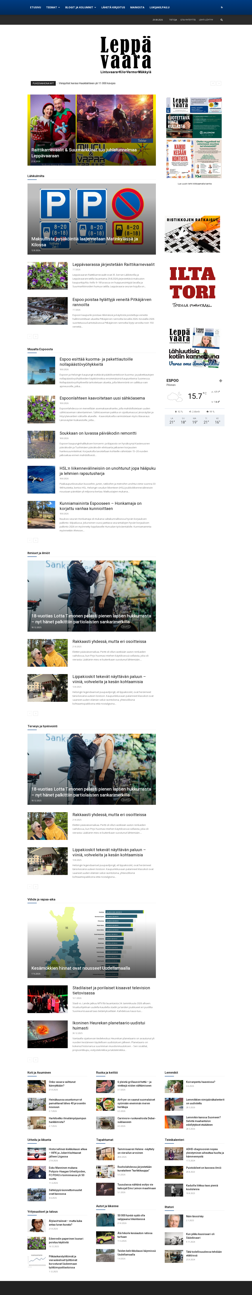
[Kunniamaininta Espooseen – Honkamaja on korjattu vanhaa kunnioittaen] (41, 515)
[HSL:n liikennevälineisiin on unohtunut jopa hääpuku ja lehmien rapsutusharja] (41, 480)
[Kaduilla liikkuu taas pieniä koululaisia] (174, 1190)
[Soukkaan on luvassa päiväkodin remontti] (41, 444)
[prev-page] (29, 336)
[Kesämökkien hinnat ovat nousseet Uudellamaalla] (91, 942)
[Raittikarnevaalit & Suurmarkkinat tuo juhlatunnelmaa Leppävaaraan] (91, 130)
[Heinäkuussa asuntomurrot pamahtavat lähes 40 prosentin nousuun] (36, 1104)
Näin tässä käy (194, 1216)
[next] (219, 83)
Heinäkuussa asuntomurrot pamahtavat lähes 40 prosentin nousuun (67, 1103)
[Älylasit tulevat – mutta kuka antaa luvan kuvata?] (36, 1225)
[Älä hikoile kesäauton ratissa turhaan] (105, 1237)
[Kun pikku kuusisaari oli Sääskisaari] (174, 1238)
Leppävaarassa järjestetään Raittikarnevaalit (114, 264)
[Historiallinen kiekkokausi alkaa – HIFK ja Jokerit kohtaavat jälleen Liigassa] (36, 1153)
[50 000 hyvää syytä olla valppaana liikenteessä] (105, 1220)
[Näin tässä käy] (174, 1221)
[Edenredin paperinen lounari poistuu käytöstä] (36, 1243)
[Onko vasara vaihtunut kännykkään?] (36, 1086)
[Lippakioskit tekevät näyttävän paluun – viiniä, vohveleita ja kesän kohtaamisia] (47, 688)
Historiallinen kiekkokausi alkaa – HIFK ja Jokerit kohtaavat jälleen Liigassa (68, 1153)
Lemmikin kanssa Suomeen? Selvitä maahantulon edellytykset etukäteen (203, 1121)
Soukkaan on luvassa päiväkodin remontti (98, 433)
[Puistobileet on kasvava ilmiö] (174, 1172)
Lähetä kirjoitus (113, 7)
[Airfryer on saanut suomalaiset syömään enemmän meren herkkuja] (105, 1104)
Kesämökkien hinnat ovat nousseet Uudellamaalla (80, 968)
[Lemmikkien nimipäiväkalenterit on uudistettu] (174, 1104)
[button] (222, 19)
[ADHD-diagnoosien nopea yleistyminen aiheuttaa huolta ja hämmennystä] (174, 1153)
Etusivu (35, 7)
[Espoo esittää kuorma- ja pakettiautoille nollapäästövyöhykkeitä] (41, 370)
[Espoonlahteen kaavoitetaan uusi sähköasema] (41, 409)
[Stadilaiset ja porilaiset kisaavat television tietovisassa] (47, 999)
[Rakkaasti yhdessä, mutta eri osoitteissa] (47, 653)
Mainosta (137, 7)
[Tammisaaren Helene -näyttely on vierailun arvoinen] (105, 1153)
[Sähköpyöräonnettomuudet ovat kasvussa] (36, 1194)
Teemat (51, 7)
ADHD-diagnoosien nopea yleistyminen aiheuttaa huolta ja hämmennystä (205, 1153)
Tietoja (173, 19)
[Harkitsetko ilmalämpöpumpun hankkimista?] (36, 1122)
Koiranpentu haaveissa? (200, 1081)
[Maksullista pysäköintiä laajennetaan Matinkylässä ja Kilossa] (91, 219)
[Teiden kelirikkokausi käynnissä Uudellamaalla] (105, 1255)
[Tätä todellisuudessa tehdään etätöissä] (174, 1256)
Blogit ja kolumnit (79, 7)
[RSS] (222, 7)
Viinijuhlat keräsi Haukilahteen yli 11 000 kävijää (86, 83)
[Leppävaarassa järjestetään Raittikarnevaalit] (47, 276)
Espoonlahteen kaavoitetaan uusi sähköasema (102, 398)
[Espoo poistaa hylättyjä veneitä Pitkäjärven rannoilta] (47, 311)
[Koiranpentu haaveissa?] (174, 1086)
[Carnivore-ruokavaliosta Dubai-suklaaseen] (105, 1122)
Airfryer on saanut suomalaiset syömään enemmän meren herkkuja (136, 1103)
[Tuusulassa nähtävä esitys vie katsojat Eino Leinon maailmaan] (105, 1189)
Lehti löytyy (206, 19)
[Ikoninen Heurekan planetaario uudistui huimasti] (47, 1034)
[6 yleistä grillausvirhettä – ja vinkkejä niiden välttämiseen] (105, 1086)
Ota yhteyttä (188, 19)
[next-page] (35, 336)
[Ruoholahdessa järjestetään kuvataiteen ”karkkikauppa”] (105, 1171)
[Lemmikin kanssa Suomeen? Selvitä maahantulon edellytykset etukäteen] (174, 1122)
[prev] (213, 83)
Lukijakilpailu (160, 7)
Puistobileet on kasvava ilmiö (203, 1167)
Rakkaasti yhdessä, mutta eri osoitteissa (109, 641)
